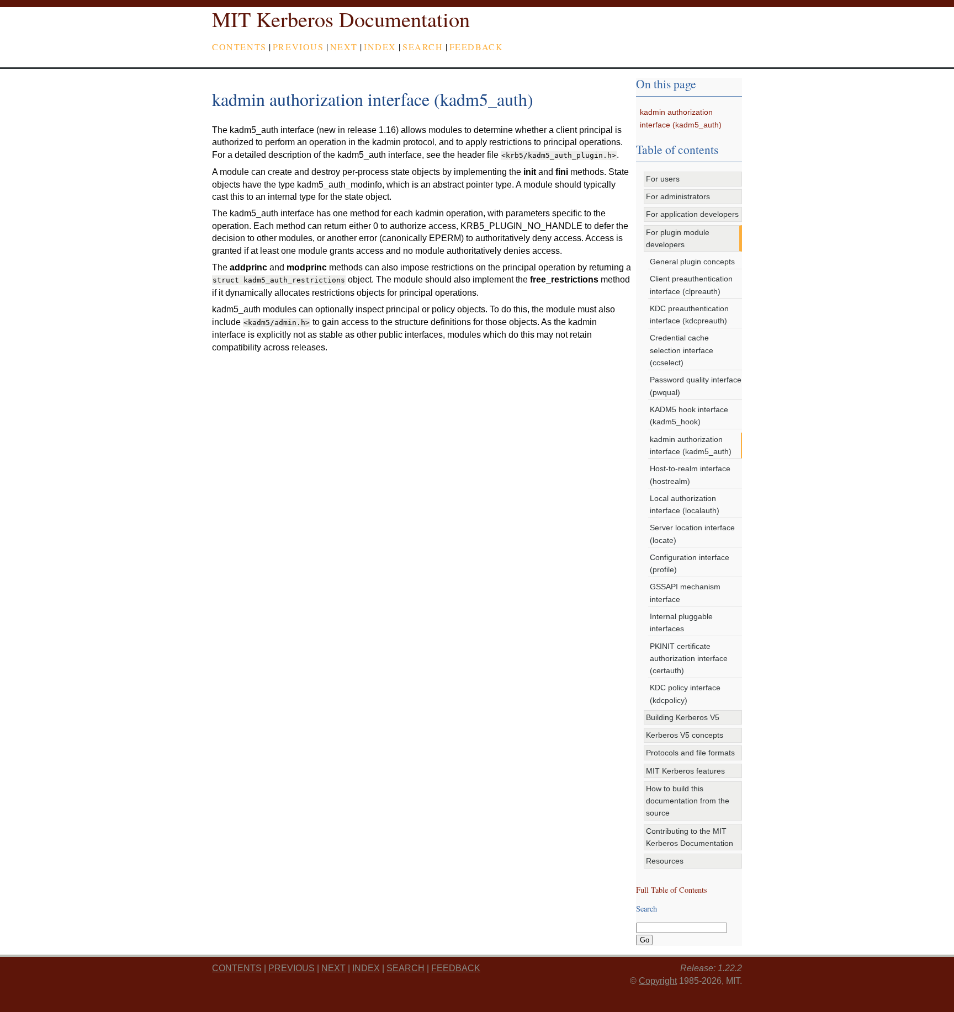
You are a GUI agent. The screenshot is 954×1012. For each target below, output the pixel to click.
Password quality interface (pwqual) (695, 385)
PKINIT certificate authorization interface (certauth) (689, 658)
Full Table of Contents (671, 890)
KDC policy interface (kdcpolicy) (685, 693)
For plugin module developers (677, 238)
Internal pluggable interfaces (681, 622)
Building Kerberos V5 (682, 717)
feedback (476, 46)
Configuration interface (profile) (689, 563)
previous (298, 46)
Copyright (658, 981)
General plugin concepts (692, 261)
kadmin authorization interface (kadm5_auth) (691, 445)
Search (422, 46)
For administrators (678, 196)
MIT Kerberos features (685, 770)
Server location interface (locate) (692, 533)
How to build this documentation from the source (687, 801)
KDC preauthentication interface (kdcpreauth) (689, 314)
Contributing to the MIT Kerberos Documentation (689, 837)
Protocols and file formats (690, 752)
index (380, 46)
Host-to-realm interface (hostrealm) (690, 474)
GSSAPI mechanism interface (685, 592)
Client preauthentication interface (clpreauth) (691, 284)
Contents (239, 46)
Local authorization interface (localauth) (684, 504)
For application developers (692, 214)
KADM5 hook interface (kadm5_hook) (689, 415)
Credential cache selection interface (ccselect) (681, 350)
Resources (664, 860)
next (344, 46)
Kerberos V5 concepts (684, 735)
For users (663, 178)
